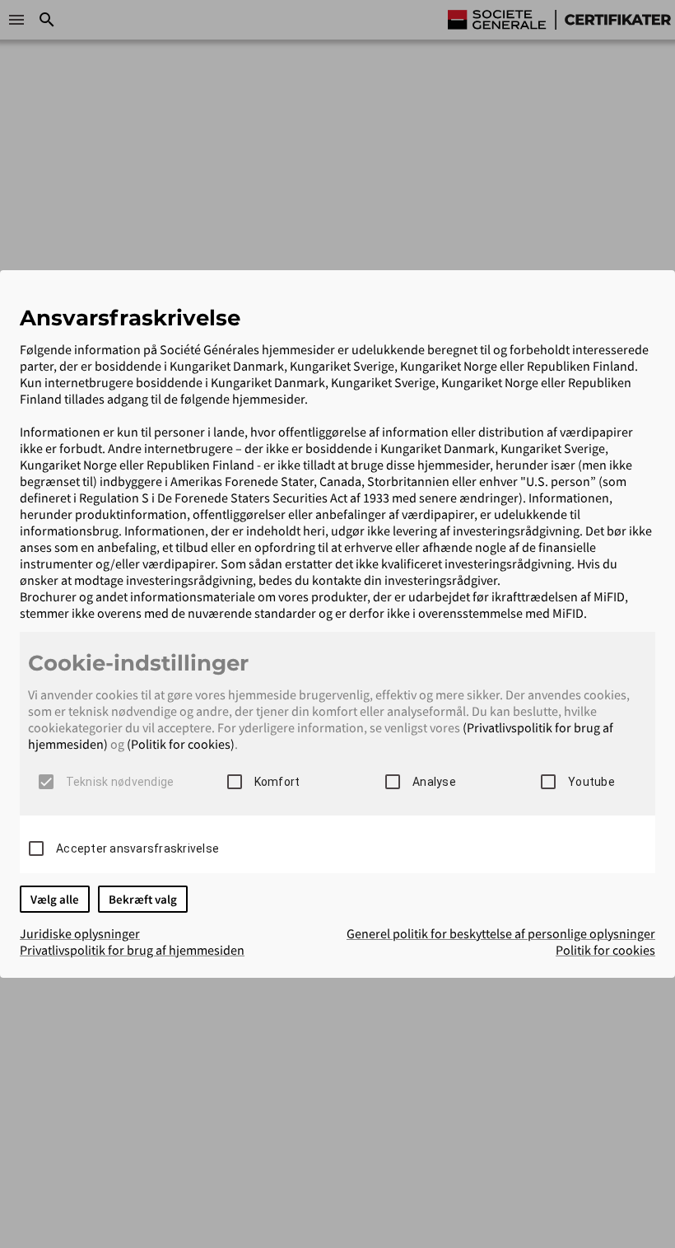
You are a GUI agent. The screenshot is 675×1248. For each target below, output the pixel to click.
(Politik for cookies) (181, 744)
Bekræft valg (143, 899)
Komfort (277, 781)
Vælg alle (54, 899)
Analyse (434, 781)
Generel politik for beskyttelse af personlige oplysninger (501, 933)
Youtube (591, 781)
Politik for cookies (605, 950)
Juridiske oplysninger (80, 933)
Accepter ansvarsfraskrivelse (137, 848)
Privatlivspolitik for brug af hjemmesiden (132, 950)
